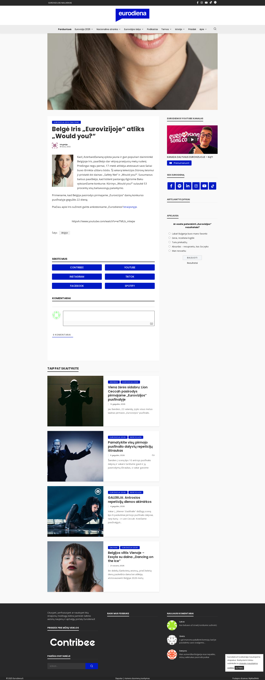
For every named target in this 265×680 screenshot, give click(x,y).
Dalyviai (113, 547)
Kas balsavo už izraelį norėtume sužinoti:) (198, 625)
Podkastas (152, 29)
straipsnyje (130, 207)
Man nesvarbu (179, 250)
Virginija (64, 144)
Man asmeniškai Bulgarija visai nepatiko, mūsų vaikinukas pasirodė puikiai (197, 655)
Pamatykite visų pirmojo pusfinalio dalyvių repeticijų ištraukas (130, 446)
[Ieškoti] (215, 29)
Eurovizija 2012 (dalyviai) (66, 122)
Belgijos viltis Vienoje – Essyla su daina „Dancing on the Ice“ (130, 557)
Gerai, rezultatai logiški (183, 237)
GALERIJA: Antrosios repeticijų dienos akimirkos (130, 500)
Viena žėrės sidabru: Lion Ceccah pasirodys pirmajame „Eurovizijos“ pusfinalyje (128, 393)
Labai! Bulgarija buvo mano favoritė (189, 233)
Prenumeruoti (181, 163)
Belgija (64, 232)
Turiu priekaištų (179, 242)
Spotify (130, 286)
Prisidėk (192, 29)
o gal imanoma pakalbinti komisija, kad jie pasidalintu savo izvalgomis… (197, 641)
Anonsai (114, 382)
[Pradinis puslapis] (133, 15)
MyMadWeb (254, 678)
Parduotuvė (64, 29)
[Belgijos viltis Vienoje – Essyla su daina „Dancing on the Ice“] (75, 566)
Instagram (77, 276)
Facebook (77, 286)
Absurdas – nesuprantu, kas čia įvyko (190, 246)
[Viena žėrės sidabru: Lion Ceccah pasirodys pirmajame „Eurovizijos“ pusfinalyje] (75, 401)
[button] (192, 156)
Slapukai (119, 678)
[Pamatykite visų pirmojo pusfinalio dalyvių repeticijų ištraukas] (75, 456)
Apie (202, 29)
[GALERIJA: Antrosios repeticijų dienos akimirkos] (75, 511)
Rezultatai (192, 263)
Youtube (129, 267)
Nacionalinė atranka (107, 29)
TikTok (129, 276)
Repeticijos (136, 437)
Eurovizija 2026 (82, 29)
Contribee (77, 267)
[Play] (192, 139)
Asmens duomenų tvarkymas (137, 678)
